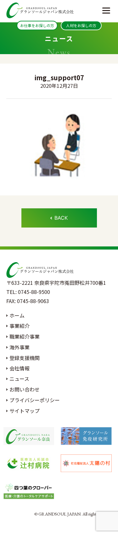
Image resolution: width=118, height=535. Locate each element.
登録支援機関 (24, 358)
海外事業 (19, 347)
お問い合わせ (24, 389)
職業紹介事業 (24, 336)
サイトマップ (24, 410)
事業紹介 (19, 325)
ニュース (19, 378)
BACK (61, 218)
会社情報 (19, 368)
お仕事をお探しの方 (37, 25)
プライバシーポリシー (34, 400)
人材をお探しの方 (81, 25)
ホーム (17, 315)
